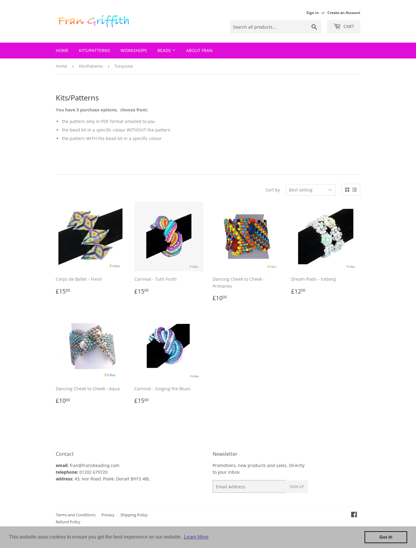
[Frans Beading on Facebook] (354, 515)
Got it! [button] (386, 537)
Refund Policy (68, 522)
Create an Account (343, 12)
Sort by (273, 190)
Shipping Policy (134, 515)
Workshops (134, 50)
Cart (348, 26)
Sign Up (297, 486)
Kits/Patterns (94, 50)
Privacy (108, 515)
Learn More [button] (196, 536)
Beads (164, 50)
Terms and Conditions (76, 515)
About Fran (199, 50)
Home (62, 50)
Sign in (312, 12)
